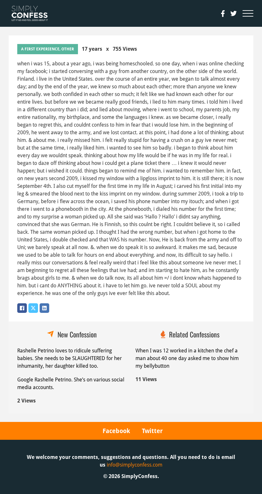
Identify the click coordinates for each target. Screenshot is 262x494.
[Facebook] (22, 308)
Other (67, 49)
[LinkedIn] (44, 308)
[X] (33, 308)
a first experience (40, 49)
